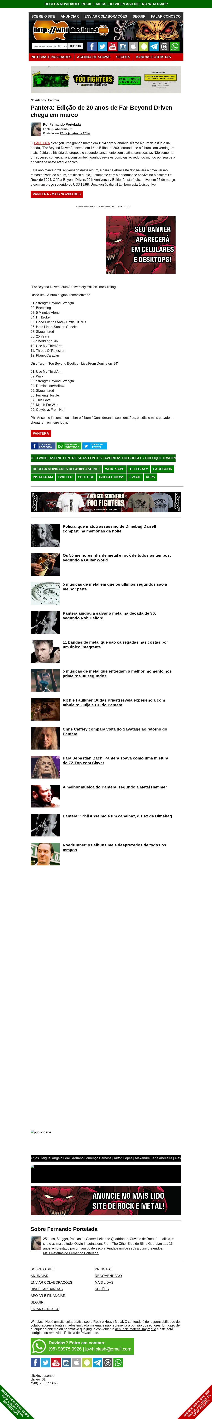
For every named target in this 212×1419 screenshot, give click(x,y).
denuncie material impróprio (135, 1329)
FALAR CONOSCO (166, 16)
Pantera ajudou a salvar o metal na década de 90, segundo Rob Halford (109, 615)
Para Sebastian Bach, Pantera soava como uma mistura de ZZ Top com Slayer (115, 760)
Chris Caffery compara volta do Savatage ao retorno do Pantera (115, 731)
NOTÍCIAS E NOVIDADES (51, 57)
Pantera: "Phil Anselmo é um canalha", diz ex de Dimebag (117, 816)
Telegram (138, 469)
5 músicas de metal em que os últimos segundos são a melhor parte (115, 586)
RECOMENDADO (108, 1276)
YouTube (86, 477)
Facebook (162, 469)
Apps (150, 477)
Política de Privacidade (81, 1333)
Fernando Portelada (65, 124)
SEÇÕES (123, 57)
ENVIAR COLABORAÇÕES (105, 16)
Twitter (65, 477)
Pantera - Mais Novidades (57, 194)
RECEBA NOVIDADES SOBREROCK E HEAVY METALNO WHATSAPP (15, 1403)
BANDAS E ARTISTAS (153, 57)
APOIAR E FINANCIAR (48, 1296)
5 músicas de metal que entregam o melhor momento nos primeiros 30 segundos (117, 673)
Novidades (38, 100)
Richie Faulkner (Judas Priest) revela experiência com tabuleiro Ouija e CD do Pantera (114, 702)
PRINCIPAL (103, 1269)
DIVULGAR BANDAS (47, 1289)
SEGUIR (139, 16)
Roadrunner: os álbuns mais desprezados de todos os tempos (114, 847)
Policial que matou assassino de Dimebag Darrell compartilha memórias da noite (109, 528)
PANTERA (42, 143)
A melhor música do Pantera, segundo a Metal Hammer (115, 787)
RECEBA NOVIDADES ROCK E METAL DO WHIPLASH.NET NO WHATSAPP (106, 4)
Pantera (53, 100)
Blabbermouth (62, 129)
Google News (111, 477)
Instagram (43, 477)
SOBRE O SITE (43, 16)
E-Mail (135, 477)
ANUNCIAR (70, 16)
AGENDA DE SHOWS (94, 57)
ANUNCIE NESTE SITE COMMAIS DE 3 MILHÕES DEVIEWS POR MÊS (197, 1404)
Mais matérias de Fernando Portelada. (71, 1253)
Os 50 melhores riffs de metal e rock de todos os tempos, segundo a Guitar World (117, 557)
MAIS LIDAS (104, 1282)
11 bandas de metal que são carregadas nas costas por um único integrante (115, 644)
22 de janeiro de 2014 (75, 133)
